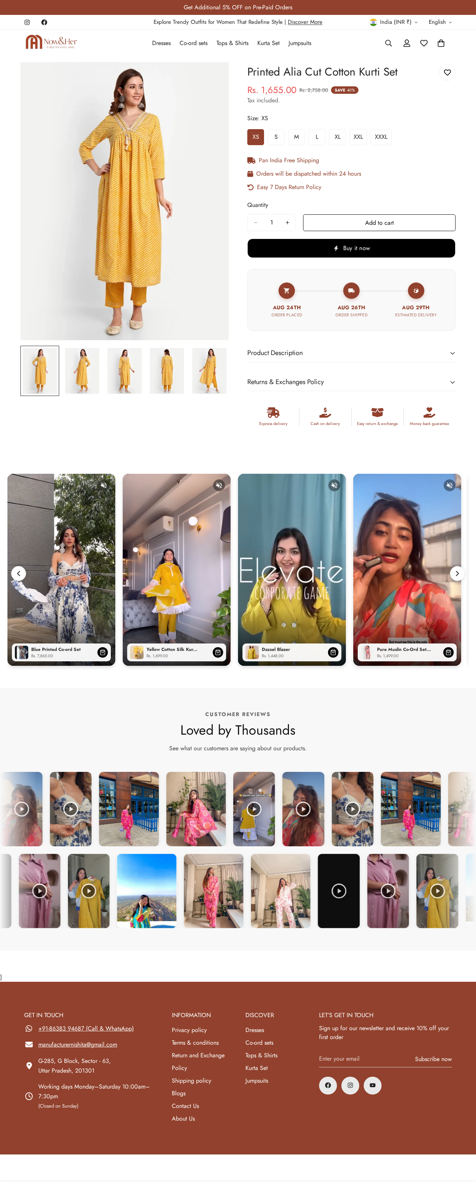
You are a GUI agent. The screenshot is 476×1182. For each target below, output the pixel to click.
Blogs (179, 1093)
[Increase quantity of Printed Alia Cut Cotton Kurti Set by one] (287, 222)
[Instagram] (27, 22)
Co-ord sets (194, 43)
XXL (360, 138)
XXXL (383, 138)
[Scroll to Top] (461, 1141)
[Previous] (18, 573)
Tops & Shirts (232, 43)
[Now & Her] (51, 43)
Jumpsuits (300, 43)
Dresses (161, 43)
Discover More (305, 22)
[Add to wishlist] (447, 72)
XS (258, 138)
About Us (183, 1118)
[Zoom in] (213, 78)
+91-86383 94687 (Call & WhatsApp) (86, 1028)
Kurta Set (268, 43)
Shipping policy (191, 1080)
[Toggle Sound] (104, 485)
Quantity (257, 205)
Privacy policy (189, 1029)
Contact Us (185, 1105)
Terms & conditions (195, 1042)
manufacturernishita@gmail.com (77, 1044)
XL (340, 138)
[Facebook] (44, 22)
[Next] (457, 573)
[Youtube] (373, 1085)
